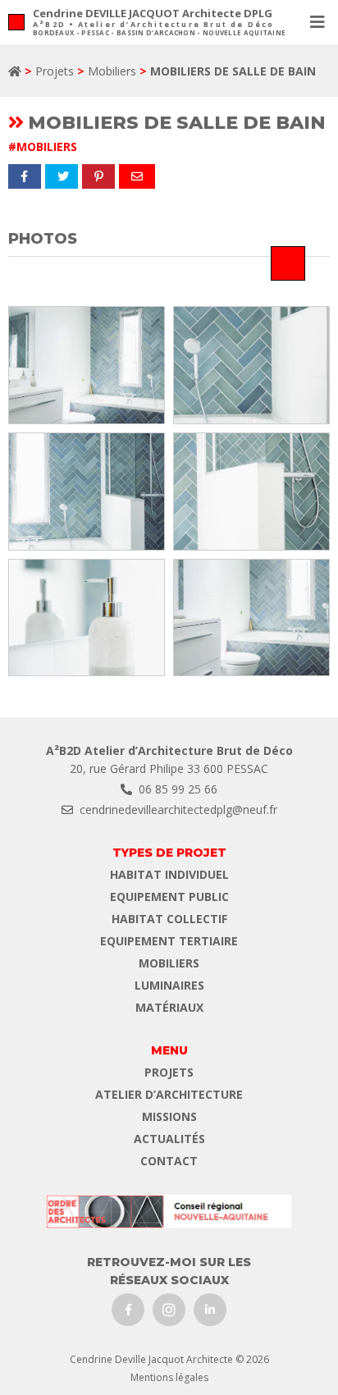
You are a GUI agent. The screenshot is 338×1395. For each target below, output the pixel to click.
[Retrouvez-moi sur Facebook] (128, 1309)
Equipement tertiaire (169, 941)
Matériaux (169, 1007)
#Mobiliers (42, 146)
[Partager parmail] (137, 176)
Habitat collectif (169, 918)
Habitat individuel (169, 874)
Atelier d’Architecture (169, 1094)
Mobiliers (112, 71)
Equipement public (169, 896)
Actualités (169, 1138)
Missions (169, 1116)
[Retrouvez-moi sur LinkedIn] (210, 1309)
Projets (54, 71)
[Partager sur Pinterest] (98, 176)
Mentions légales (169, 1377)
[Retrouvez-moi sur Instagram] (169, 1309)
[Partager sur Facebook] (24, 176)
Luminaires (169, 985)
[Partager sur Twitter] (61, 176)
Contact (169, 1161)
